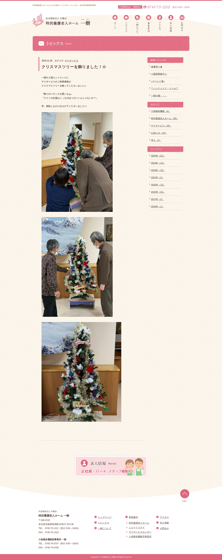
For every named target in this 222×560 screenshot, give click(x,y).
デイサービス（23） (161, 125)
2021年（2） (157, 177)
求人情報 (171, 23)
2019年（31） (158, 192)
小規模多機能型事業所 (140, 536)
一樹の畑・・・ (159, 95)
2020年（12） (158, 184)
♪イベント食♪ (158, 81)
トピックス (126, 23)
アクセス (159, 22)
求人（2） (156, 140)
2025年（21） (158, 155)
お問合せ (182, 23)
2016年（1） (157, 206)
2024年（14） (158, 163)
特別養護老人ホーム (139, 523)
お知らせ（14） (159, 133)
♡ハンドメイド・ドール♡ (164, 88)
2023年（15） (158, 170)
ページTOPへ (185, 495)
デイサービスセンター (140, 532)
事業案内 (148, 23)
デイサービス (71, 60)
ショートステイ (137, 527)
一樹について (137, 24)
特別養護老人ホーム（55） (164, 118)
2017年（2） (157, 199)
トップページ (115, 22)
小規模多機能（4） (160, 111)
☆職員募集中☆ (159, 74)
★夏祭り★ (156, 66)
